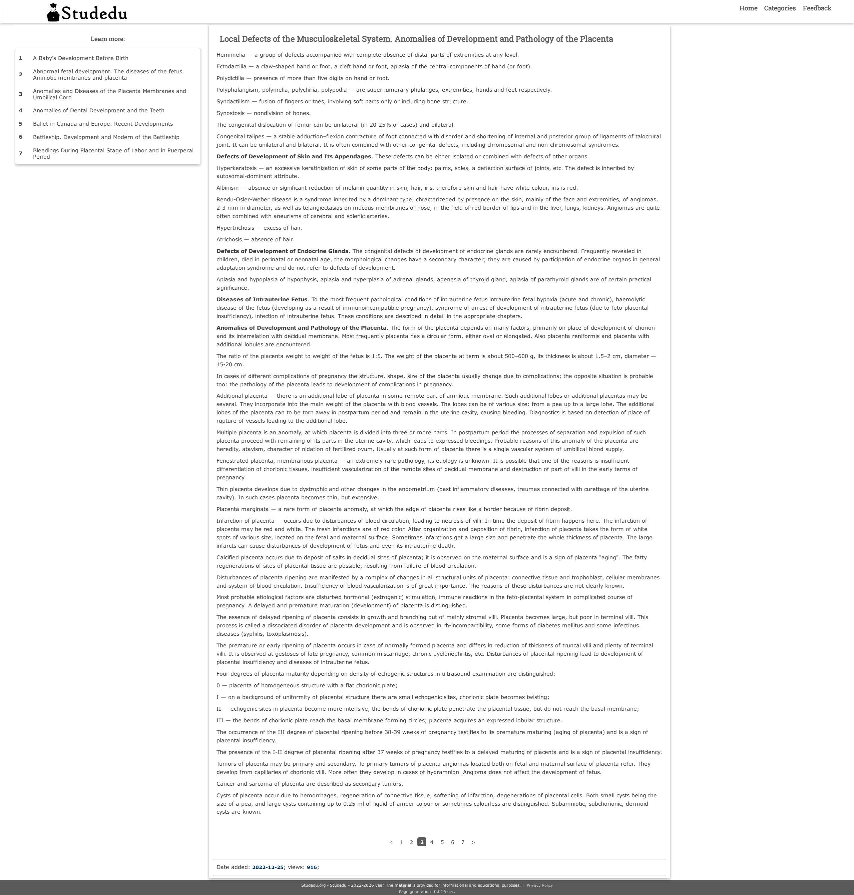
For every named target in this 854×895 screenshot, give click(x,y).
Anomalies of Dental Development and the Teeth (98, 110)
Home (749, 8)
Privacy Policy (540, 885)
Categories (780, 8)
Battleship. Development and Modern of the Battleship (106, 137)
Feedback (817, 8)
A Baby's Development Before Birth (80, 58)
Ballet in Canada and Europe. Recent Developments (103, 123)
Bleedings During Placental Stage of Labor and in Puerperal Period (113, 153)
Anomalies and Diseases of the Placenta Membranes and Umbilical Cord (109, 94)
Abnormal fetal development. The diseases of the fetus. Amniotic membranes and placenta (108, 74)
